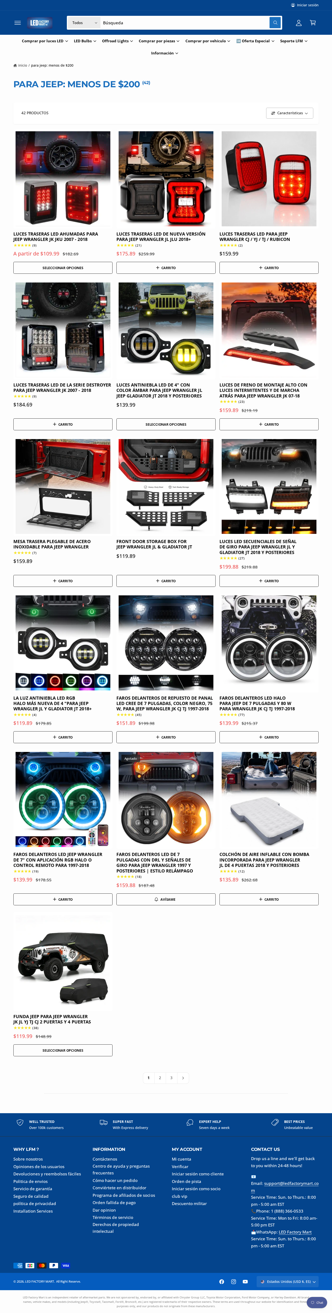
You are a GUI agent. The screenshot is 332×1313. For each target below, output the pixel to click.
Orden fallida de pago (114, 1202)
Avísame (167, 899)
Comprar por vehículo (205, 41)
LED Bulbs (83, 41)
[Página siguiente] (183, 1078)
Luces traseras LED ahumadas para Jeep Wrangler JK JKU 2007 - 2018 (55, 236)
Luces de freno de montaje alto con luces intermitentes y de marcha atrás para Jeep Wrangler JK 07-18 (263, 390)
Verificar (180, 1166)
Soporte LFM (291, 41)
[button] (18, 23)
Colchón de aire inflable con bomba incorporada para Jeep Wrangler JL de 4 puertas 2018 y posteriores (264, 860)
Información (162, 53)
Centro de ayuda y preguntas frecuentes (121, 1169)
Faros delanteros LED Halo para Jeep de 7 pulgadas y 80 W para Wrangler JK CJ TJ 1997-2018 (257, 703)
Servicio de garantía (32, 1188)
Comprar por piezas (157, 41)
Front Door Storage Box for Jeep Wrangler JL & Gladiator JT (154, 544)
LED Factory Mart (295, 1232)
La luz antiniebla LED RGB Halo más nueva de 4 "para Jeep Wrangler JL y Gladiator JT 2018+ (52, 703)
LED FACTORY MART (39, 1281)
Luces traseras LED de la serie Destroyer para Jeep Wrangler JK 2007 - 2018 (62, 387)
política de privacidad (34, 1203)
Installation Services (33, 1211)
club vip (179, 1196)
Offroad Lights (115, 41)
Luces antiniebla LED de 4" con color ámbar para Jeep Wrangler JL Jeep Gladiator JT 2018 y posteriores (159, 390)
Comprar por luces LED (42, 41)
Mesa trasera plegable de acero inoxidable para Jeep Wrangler (52, 544)
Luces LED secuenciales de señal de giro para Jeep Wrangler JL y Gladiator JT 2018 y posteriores (258, 547)
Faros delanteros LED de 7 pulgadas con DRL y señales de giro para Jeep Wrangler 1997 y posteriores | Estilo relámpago (154, 862)
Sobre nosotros (28, 1159)
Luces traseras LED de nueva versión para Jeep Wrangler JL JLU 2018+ (161, 236)
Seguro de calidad (31, 1196)
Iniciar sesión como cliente (198, 1174)
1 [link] (149, 1077)
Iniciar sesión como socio (196, 1188)
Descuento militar (189, 1203)
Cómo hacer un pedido (115, 1180)
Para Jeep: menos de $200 (52, 65)
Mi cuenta (181, 1159)
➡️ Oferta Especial (253, 41)
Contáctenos (105, 1159)
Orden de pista (186, 1181)
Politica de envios (30, 1181)
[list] (166, 1125)
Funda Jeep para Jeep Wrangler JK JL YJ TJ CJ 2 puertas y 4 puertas (52, 1019)
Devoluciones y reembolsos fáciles (47, 1174)
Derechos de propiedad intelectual (116, 1228)
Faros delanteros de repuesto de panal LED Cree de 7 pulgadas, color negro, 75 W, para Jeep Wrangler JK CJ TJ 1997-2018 (164, 703)
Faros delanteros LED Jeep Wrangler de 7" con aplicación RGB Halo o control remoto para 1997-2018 (57, 860)
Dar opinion (104, 1210)
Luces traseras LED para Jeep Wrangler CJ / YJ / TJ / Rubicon (254, 236)
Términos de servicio (113, 1217)
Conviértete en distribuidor (119, 1187)
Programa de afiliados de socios (124, 1195)
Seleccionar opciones (63, 267)
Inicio (22, 65)
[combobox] (192, 23)
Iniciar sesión (308, 5)
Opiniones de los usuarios (38, 1166)
